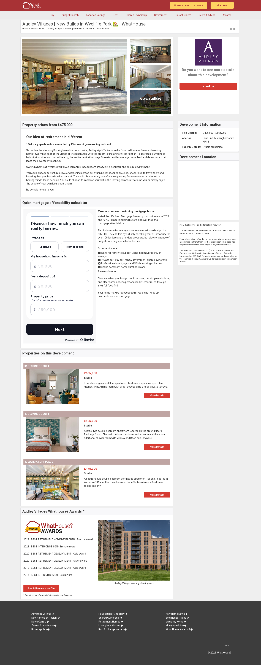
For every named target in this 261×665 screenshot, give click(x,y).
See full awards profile (41, 588)
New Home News (175, 613)
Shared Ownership (109, 617)
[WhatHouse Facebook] (231, 29)
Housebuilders (38, 28)
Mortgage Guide (175, 625)
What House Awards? (178, 629)
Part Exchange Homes (111, 629)
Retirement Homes (109, 621)
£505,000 (90, 421)
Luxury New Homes (109, 625)
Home (25, 28)
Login (223, 5)
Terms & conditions (42, 625)
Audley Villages (54, 28)
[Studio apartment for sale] (52, 370)
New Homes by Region (44, 617)
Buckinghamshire (73, 28)
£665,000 (90, 373)
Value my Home (174, 621)
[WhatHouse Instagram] (234, 29)
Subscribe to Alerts (190, 5)
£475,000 (90, 468)
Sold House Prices (176, 617)
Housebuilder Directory (111, 613)
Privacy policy (39, 629)
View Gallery (150, 99)
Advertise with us (41, 613)
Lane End (89, 28)
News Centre (38, 621)
